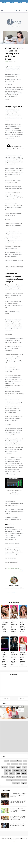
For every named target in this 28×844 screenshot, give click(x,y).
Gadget (18, 767)
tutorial (24, 780)
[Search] (26, 10)
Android (7, 61)
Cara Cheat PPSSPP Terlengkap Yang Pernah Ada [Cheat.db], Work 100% (18, 795)
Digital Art (4, 767)
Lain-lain (12, 773)
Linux (18, 773)
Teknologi (17, 568)
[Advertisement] (14, 736)
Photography (10, 777)
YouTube (24, 783)
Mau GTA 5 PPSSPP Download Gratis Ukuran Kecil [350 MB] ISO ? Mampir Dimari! (18, 818)
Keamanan (8, 770)
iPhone (24, 767)
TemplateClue (22, 838)
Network (24, 773)
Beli (8, 764)
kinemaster (16, 770)
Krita (6, 773)
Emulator (11, 767)
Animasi (13, 761)
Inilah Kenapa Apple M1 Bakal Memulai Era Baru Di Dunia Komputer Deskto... (5, 659)
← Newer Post (5, 698)
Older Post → (23, 698)
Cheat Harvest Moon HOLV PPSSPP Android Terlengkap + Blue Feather (18, 810)
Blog (20, 764)
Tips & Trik (17, 780)
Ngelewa (9, 838)
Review (24, 777)
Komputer (23, 770)
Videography (15, 783)
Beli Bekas (14, 764)
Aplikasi (19, 761)
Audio (24, 761)
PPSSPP (18, 777)
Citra (25, 764)
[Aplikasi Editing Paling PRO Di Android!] (14, 718)
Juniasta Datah (14, 585)
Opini (13, 568)
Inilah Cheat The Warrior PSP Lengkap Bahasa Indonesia (18, 801)
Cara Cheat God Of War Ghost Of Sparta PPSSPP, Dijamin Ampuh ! (18, 825)
